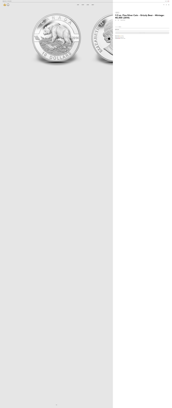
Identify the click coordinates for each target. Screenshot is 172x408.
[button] (109, 39)
